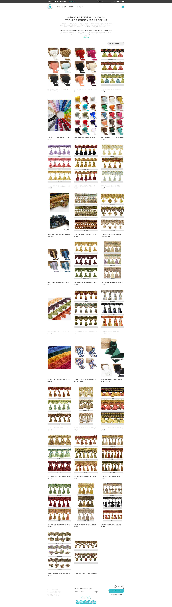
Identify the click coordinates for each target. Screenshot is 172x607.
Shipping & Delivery (53, 589)
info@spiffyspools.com (116, 594)
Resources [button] (71, 6)
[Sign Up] (96, 592)
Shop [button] (58, 6)
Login (118, 1)
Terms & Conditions (53, 595)
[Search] (112, 1)
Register (122, 1)
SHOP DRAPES (71, 1)
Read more (86, 37)
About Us (79, 6)
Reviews (65, 6)
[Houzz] (89, 598)
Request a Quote (116, 590)
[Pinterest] (86, 598)
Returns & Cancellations (54, 592)
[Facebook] (82, 598)
